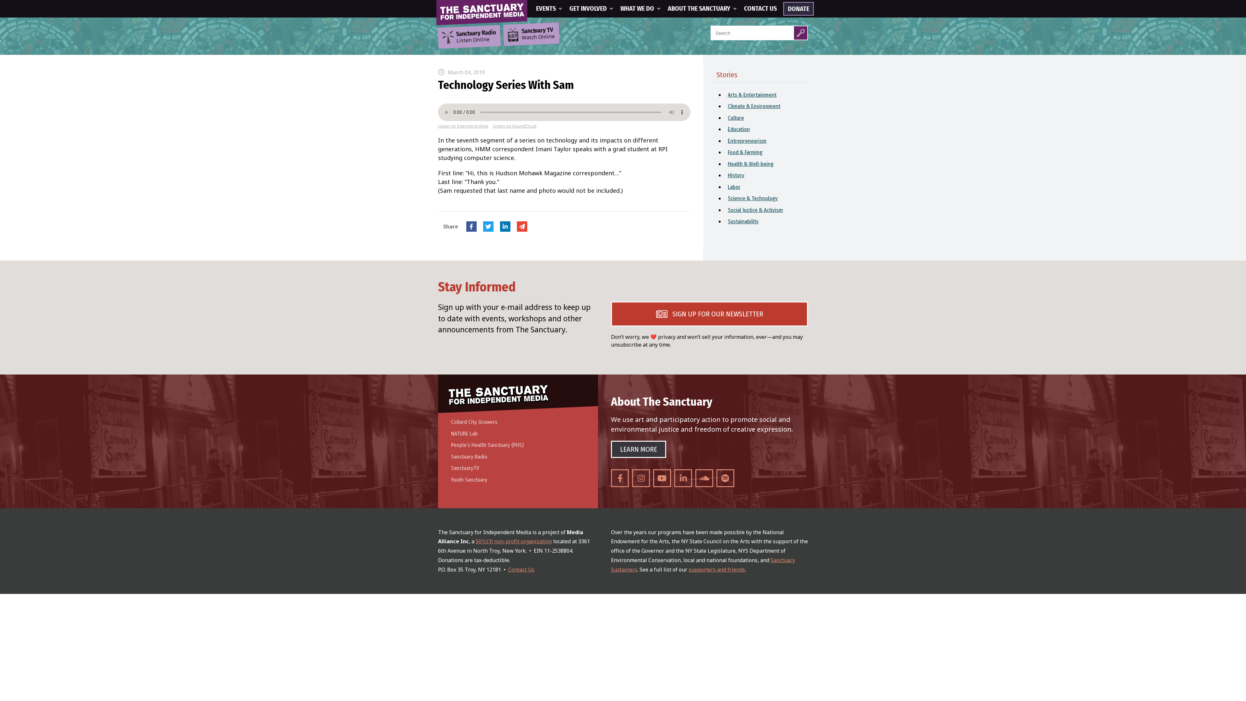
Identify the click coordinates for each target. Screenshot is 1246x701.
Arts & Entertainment (752, 95)
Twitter (488, 226)
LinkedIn (505, 226)
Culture (736, 118)
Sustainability (743, 221)
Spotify (725, 478)
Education (739, 129)
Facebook (471, 226)
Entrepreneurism (747, 141)
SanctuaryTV (465, 468)
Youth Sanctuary (469, 479)
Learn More (638, 449)
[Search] (800, 33)
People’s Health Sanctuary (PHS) (487, 445)
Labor (734, 187)
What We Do (637, 9)
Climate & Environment (754, 106)
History (736, 175)
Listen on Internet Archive (463, 126)
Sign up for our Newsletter (717, 314)
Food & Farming (745, 152)
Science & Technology (753, 198)
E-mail (522, 226)
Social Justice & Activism (755, 210)
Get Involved (588, 9)
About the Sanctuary (699, 9)
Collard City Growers (474, 422)
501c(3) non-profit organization (514, 541)
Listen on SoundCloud (514, 126)
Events (546, 9)
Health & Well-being (751, 164)
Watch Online (538, 34)
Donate (798, 9)
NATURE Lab (464, 433)
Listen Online (476, 36)
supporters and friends (717, 569)
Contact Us (760, 9)
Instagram (641, 478)
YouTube (662, 478)
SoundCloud (704, 478)
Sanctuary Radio (469, 456)
